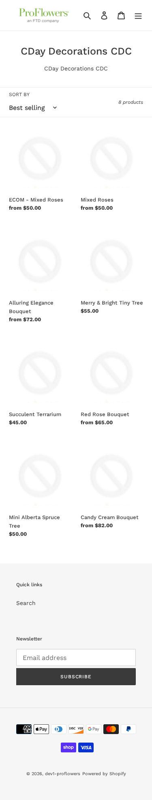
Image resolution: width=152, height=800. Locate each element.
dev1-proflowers (62, 773)
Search (26, 603)
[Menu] (138, 15)
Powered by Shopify (104, 773)
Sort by (19, 94)
